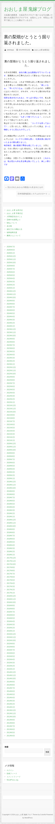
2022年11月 (11, 371)
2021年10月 (11, 412)
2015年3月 (11, 663)
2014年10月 (11, 679)
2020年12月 (11, 444)
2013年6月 (11, 729)
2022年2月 (11, 399)
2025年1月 (11, 288)
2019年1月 (11, 517)
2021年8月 (11, 418)
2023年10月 (11, 336)
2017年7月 (11, 574)
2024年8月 (11, 304)
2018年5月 (11, 542)
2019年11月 (11, 485)
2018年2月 (11, 552)
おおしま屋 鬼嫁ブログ (27, 9)
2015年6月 (11, 653)
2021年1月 (11, 440)
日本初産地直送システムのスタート (34, 194)
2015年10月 (11, 640)
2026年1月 (11, 253)
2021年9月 (11, 415)
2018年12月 (11, 520)
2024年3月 (11, 320)
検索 (6, 747)
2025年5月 (11, 275)
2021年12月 (11, 405)
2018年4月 (11, 545)
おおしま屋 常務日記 (15, 213)
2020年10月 (11, 450)
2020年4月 (11, 469)
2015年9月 (11, 644)
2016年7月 (11, 612)
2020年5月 (11, 466)
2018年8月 (11, 532)
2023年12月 (11, 329)
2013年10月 (11, 717)
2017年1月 (11, 593)
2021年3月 (11, 434)
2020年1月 (11, 478)
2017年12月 (11, 558)
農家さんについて (14, 236)
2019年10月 (11, 488)
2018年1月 (11, 555)
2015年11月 (11, 637)
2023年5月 (11, 351)
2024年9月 (11, 301)
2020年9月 (11, 453)
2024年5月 (11, 313)
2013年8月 (11, 723)
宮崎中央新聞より (14, 220)
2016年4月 (11, 621)
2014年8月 (11, 685)
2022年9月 (11, 377)
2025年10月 (11, 263)
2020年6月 (11, 463)
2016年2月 (11, 628)
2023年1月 (11, 364)
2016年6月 (11, 615)
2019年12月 (11, 482)
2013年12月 (11, 710)
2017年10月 (11, 564)
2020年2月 (11, 475)
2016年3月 (11, 625)
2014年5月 (11, 694)
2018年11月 (11, 523)
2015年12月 (11, 634)
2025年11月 (11, 259)
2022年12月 (11, 367)
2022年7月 (11, 383)
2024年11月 (11, 294)
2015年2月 (11, 666)
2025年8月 (11, 266)
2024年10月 (11, 297)
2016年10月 (11, 602)
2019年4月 (11, 507)
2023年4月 (11, 355)
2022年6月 (11, 386)
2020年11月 (11, 447)
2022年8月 (11, 380)
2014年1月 (11, 707)
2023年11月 (11, 332)
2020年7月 (11, 459)
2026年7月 (11, 247)
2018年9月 (11, 529)
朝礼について (12, 223)
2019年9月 (11, 491)
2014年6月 (11, 691)
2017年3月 (11, 586)
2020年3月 (11, 472)
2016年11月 (11, 599)
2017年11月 (11, 561)
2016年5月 (11, 618)
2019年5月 (11, 504)
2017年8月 (11, 571)
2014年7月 (11, 688)
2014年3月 (11, 701)
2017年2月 (11, 590)
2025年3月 (11, 282)
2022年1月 (11, 402)
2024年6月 (11, 310)
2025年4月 (11, 278)
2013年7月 (11, 726)
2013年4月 (11, 736)
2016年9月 (11, 605)
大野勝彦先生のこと (14, 217)
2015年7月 (11, 650)
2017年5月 (11, 580)
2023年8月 (11, 342)
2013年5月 (11, 733)
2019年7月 (11, 498)
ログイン (10, 770)
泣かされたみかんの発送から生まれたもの (24, 187)
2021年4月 (11, 431)
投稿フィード (12, 774)
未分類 (9, 226)
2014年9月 (11, 682)
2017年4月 (11, 583)
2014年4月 (11, 698)
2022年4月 (11, 393)
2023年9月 (11, 339)
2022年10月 (11, 374)
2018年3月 (11, 548)
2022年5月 (11, 390)
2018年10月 (11, 526)
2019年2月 (11, 513)
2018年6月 (11, 539)
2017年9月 (11, 567)
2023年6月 (11, 348)
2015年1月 (11, 669)
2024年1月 (11, 326)
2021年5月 (11, 428)
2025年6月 (11, 272)
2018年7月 (11, 536)
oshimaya (10, 50)
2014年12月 (11, 672)
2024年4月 (11, 317)
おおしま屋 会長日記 (41, 50)
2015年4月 (11, 659)
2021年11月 (11, 409)
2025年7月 (11, 269)
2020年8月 (11, 456)
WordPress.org (12, 780)
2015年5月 (11, 656)
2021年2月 (11, 437)
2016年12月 (11, 596)
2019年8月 (11, 494)
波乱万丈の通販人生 (14, 229)
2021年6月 (11, 424)
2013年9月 (11, 720)
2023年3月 (11, 358)
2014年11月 (11, 675)
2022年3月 (11, 396)
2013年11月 (11, 713)
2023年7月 (11, 345)
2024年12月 (11, 291)
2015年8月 (11, 647)
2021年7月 (11, 421)
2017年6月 (11, 577)
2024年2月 (11, 323)
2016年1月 (11, 631)
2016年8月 (11, 609)
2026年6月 (11, 250)
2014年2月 (11, 704)
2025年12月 (11, 256)
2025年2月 (11, 285)
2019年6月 (11, 501)
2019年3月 (11, 510)
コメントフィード (14, 777)
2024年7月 (11, 307)
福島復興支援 (12, 232)
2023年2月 (11, 361)
